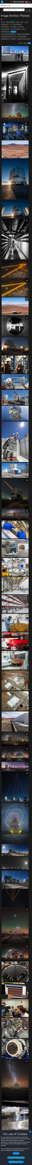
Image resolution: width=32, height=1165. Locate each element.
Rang (25, 43)
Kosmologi (4, 24)
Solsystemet (22, 36)
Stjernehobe (5, 39)
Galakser (20, 27)
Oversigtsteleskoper (23, 39)
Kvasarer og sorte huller (9, 36)
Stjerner (13, 39)
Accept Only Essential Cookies (16, 1157)
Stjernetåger (5, 31)
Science (15, 1)
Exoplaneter (5, 27)
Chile (26, 22)
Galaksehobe (5, 29)
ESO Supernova (17, 24)
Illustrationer (15, 29)
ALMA (17, 22)
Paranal (13, 31)
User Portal (21, 1)
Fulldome (13, 27)
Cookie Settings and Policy (16, 1162)
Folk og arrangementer (8, 34)
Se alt (3, 22)
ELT (10, 24)
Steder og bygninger (23, 34)
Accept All (16, 1153)
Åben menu (6, 5)
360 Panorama (10, 22)
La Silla (23, 29)
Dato (29, 43)
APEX (22, 22)
